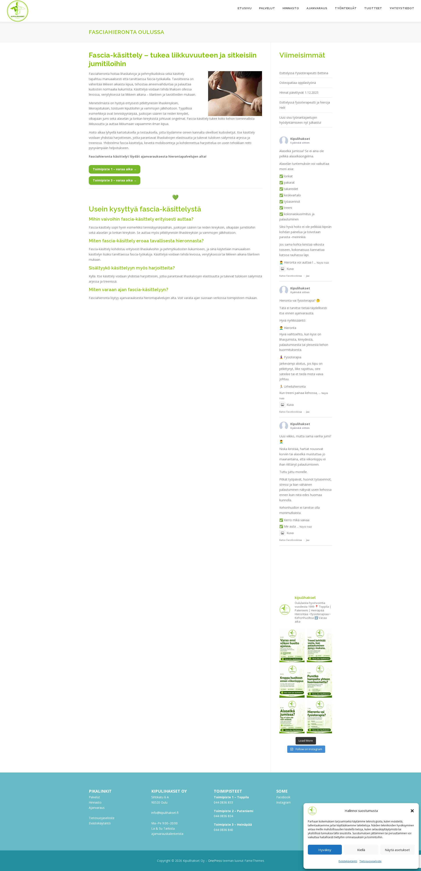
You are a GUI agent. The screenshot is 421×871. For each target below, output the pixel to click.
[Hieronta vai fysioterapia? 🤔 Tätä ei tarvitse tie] (319, 716)
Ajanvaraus (317, 8)
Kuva (290, 269)
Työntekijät (346, 8)
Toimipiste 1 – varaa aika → (115, 169)
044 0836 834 (223, 816)
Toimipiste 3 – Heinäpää (233, 824)
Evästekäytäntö (348, 861)
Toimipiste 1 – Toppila (231, 797)
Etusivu (245, 8)
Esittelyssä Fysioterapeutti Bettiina (303, 73)
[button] (412, 811)
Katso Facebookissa (290, 275)
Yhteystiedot (402, 8)
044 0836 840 (223, 830)
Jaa (307, 275)
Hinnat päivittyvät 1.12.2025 (298, 92)
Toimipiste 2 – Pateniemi (233, 811)
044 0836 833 (223, 802)
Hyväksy (324, 850)
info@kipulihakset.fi (164, 813)
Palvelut (267, 8)
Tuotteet (373, 8)
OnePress (215, 861)
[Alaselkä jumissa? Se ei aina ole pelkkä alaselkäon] (292, 716)
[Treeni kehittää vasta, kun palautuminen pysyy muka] (319, 645)
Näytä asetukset (397, 850)
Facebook (283, 797)
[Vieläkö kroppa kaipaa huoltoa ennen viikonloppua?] (292, 681)
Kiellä (361, 850)
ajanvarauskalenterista (167, 834)
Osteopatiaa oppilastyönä (297, 83)
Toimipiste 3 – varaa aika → (115, 180)
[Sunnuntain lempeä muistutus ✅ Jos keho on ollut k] (292, 645)
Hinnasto (291, 8)
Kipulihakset (300, 139)
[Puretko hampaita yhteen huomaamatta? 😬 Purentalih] (319, 681)
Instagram (283, 802)
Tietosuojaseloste (370, 861)
